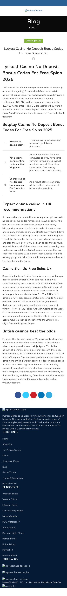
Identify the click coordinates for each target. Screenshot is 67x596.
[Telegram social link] (41, 3)
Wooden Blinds (10, 493)
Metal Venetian (10, 516)
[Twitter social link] (30, 3)
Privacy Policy (9, 483)
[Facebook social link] (26, 3)
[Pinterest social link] (33, 3)
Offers (5, 455)
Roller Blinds (9, 544)
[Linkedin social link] (37, 3)
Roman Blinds (9, 538)
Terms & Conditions (12, 478)
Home (32, 28)
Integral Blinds (9, 505)
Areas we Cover (10, 461)
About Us (7, 444)
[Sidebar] (4, 592)
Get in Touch (9, 472)
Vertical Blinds (9, 499)
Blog (4, 466)
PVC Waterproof (11, 521)
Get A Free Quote (11, 450)
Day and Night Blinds (13, 533)
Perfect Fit (7, 549)
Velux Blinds (8, 527)
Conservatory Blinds (12, 510)
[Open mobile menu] (4, 10)
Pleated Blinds (9, 555)
